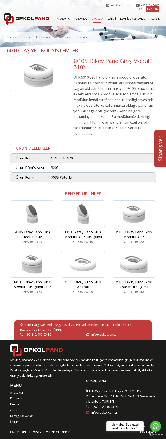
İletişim (14, 422)
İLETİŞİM (155, 19)
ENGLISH (152, 9)
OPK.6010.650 (134, 287)
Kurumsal (16, 398)
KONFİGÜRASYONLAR (133, 19)
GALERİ (111, 19)
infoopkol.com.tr (122, 5)
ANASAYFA (63, 19)
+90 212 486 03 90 (38, 334)
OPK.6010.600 (32, 237)
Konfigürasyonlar (21, 416)
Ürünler (27, 37)
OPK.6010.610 (83, 237)
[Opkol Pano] (26, 18)
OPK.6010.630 (32, 287)
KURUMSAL (80, 19)
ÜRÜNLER (97, 19)
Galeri (14, 410)
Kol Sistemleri (44, 37)
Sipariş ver (160, 148)
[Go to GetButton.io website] (156, 434)
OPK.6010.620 (134, 237)
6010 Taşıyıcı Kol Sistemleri (73, 37)
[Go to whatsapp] (155, 426)
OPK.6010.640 (83, 287)
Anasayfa (12, 37)
